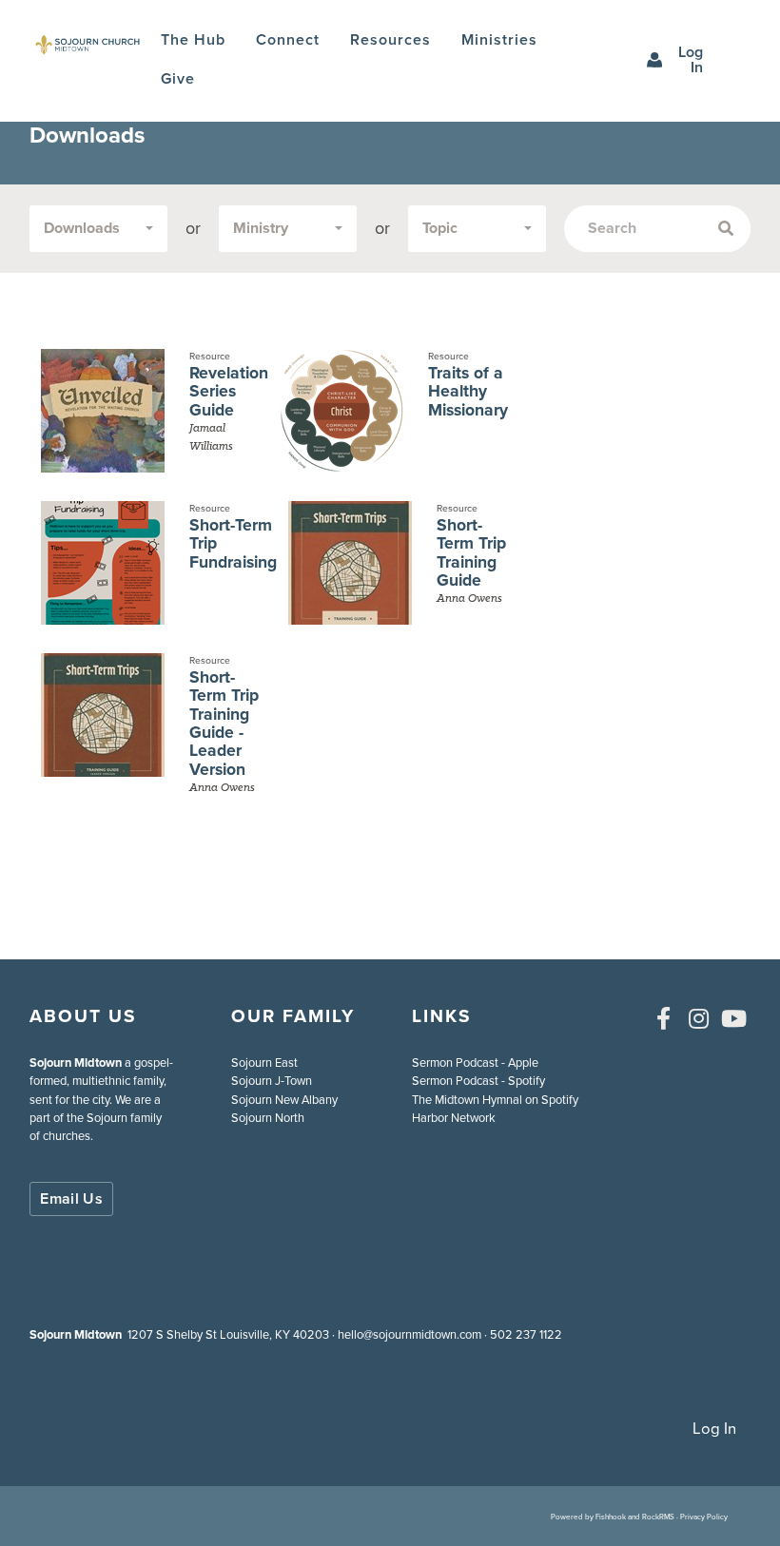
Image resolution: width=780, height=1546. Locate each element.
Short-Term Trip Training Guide (471, 552)
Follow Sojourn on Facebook (664, 1018)
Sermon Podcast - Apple (475, 1062)
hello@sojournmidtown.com (409, 1334)
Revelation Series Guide (228, 391)
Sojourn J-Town (271, 1081)
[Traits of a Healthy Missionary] (341, 411)
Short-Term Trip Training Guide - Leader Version (224, 723)
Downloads (82, 228)
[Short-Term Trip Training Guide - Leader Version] (102, 731)
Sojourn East (264, 1062)
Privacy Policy (704, 1516)
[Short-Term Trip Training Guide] (349, 563)
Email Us (71, 1198)
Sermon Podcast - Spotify (478, 1081)
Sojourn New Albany (284, 1100)
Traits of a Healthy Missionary (468, 391)
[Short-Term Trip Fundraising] (102, 563)
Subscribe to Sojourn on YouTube (734, 1018)
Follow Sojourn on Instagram (699, 1018)
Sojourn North (267, 1118)
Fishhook (610, 1516)
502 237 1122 (526, 1334)
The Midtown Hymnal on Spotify (495, 1100)
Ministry (260, 228)
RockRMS (658, 1516)
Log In (690, 59)
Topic (440, 228)
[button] (288, 40)
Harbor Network (454, 1118)
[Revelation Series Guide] (102, 411)
